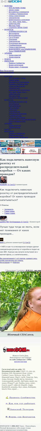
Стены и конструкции (17, 47)
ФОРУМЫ (8, 6)
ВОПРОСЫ (8, 29)
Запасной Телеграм (21, 409)
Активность (8, 209)
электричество (14, 18)
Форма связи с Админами (18, 67)
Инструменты (14, 33)
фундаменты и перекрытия (19, 12)
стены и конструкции (17, 16)
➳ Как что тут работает (20, 403)
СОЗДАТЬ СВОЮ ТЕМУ (18, 27)
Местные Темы (14, 25)
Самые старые (9, 213)
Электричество (14, 41)
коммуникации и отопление (19, 20)
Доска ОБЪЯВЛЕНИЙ (17, 51)
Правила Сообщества (17, 63)
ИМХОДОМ (9, 61)
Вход (2, 71)
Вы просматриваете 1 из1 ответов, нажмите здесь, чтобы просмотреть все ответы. (18, 259)
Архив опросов (14, 57)
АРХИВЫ (8, 53)
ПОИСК (7, 59)
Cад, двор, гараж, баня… (18, 22)
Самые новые (9, 211)
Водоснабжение (15, 35)
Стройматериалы (15, 45)
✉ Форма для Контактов (20, 416)
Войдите (16, 262)
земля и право (14, 10)
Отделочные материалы (18, 43)
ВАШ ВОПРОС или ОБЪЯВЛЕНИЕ (22, 49)
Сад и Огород (14, 37)
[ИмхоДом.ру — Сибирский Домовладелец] (11, 2)
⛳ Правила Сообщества (20, 397)
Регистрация (9, 71)
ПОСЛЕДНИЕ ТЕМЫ (17, 8)
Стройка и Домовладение (18, 14)
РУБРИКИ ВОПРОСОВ (18, 31)
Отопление (13, 39)
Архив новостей (15, 55)
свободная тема (14, 24)
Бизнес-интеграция (16, 65)
